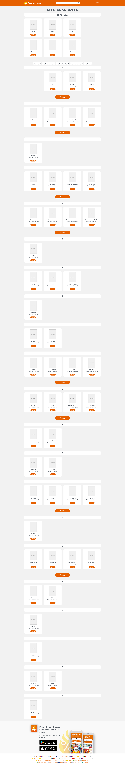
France (84, 758)
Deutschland (77, 758)
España (81, 756)
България (86, 762)
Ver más (62, 97)
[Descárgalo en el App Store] (48, 748)
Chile (50, 758)
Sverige (69, 760)
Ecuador (43, 758)
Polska (63, 760)
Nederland (68, 762)
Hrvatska (56, 760)
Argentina (52, 756)
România (39, 760)
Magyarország (48, 760)
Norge (78, 760)
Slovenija (55, 762)
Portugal (88, 756)
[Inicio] (33, 2)
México (55, 758)
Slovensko (44, 756)
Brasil (59, 756)
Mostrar (33, 34)
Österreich (68, 758)
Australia (74, 756)
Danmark (44, 762)
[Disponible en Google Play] (48, 742)
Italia (91, 758)
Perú (62, 758)
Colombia (36, 758)
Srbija (61, 762)
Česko (37, 756)
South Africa (66, 756)
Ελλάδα (78, 762)
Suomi (86, 760)
